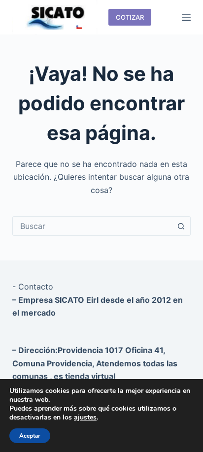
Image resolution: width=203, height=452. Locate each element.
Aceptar (29, 436)
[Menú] (186, 17)
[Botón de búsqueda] (180, 226)
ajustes (85, 417)
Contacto (35, 286)
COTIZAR (130, 17)
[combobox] (92, 226)
